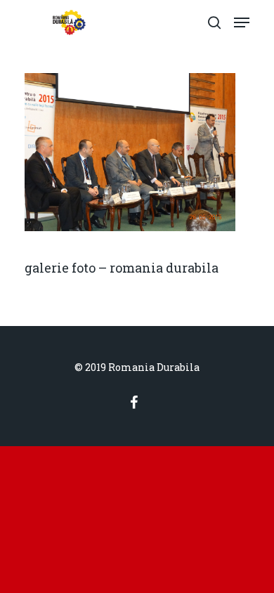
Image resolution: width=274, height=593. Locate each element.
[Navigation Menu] (241, 22)
